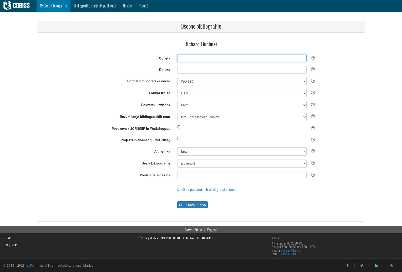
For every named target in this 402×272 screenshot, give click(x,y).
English (212, 229)
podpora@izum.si (291, 250)
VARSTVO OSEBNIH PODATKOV (167, 237)
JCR (5, 244)
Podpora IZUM (288, 253)
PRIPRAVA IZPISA (192, 204)
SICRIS (7, 237)
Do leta (164, 69)
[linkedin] (376, 265)
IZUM (30, 265)
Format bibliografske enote (148, 81)
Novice (127, 6)
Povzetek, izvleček (155, 104)
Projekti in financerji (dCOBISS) (145, 140)
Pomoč (143, 6)
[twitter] (361, 265)
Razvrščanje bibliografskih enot (145, 116)
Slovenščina (193, 229)
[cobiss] (18, 6)
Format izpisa (159, 93)
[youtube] (391, 265)
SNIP (14, 244)
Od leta (164, 58)
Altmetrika (162, 151)
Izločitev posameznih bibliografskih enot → (208, 189)
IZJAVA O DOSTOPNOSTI (199, 237)
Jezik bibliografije (156, 163)
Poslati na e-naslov (155, 175)
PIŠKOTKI (142, 237)
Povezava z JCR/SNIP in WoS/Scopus (141, 128)
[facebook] (347, 265)
